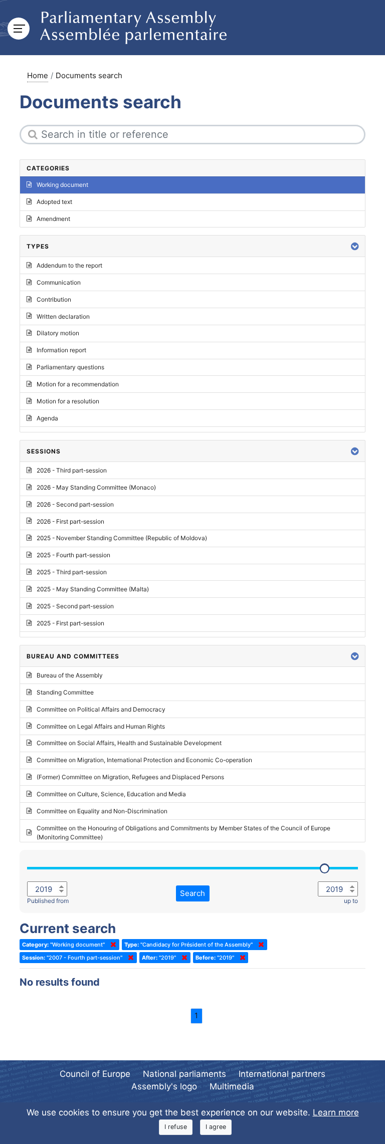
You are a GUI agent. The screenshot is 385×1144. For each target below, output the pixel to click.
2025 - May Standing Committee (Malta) (93, 589)
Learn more (336, 1112)
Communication (59, 282)
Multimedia (232, 1086)
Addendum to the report (69, 265)
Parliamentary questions (70, 367)
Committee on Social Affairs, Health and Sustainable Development (129, 743)
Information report (61, 350)
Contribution (54, 299)
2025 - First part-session (70, 623)
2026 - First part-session (70, 521)
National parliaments (184, 1074)
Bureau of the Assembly (70, 675)
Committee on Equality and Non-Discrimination (102, 811)
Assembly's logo (164, 1086)
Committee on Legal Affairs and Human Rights (101, 726)
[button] (355, 246)
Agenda (47, 418)
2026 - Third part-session (72, 470)
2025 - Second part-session (75, 606)
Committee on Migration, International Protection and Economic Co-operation (144, 760)
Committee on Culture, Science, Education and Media (111, 794)
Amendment (53, 218)
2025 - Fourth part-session (73, 555)
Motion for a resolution (68, 401)
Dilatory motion (58, 333)
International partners (282, 1074)
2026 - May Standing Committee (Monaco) (96, 487)
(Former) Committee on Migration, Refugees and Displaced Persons (130, 777)
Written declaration (63, 316)
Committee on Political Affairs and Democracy (101, 709)
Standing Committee (65, 692)
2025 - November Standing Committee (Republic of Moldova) (122, 538)
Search (192, 893)
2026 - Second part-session (75, 504)
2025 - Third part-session (72, 572)
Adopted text (54, 201)
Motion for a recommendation (78, 384)
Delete (111, 945)
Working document (62, 184)
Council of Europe (95, 1074)
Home (37, 75)
